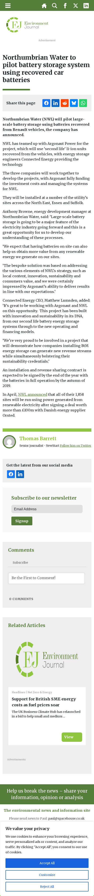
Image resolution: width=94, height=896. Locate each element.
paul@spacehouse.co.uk (66, 818)
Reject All (47, 887)
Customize (47, 875)
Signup (21, 521)
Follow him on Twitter (75, 446)
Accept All (47, 863)
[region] (47, 859)
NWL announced (32, 394)
